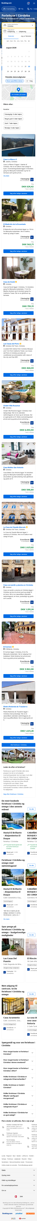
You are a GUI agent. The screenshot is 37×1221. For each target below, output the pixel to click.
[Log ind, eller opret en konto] (28, 3)
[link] (13, 114)
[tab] (11, 36)
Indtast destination (12, 24)
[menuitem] (9, 9)
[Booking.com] (7, 3)
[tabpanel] (18, 61)
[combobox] (19, 26)
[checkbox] (29, 51)
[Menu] (34, 3)
